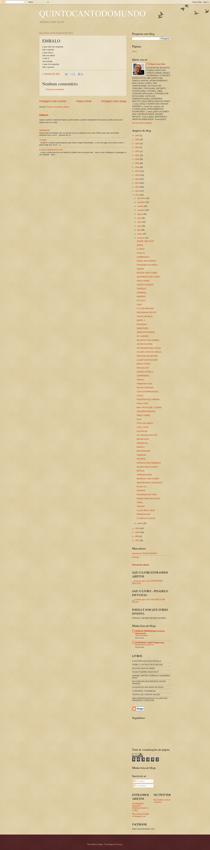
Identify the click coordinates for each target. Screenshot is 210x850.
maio (139, 226)
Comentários (140, 786)
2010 (137, 528)
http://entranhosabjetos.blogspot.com (140, 815)
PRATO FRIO (142, 403)
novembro (141, 202)
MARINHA (141, 490)
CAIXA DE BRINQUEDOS (147, 392)
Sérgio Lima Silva (157, 64)
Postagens (140, 781)
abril (139, 230)
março (140, 234)
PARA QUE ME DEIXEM (147, 356)
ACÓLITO (141, 253)
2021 (137, 155)
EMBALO (141, 447)
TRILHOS (141, 506)
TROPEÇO (141, 289)
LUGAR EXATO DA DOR (147, 360)
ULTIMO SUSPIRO (145, 344)
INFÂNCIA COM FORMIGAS (149, 463)
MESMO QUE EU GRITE (147, 467)
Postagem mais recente (52, 101)
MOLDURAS (142, 324)
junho (139, 222)
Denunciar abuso (140, 565)
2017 (137, 171)
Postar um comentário (55, 89)
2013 (137, 187)
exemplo (135, 557)
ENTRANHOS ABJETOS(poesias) (149, 643)
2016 (137, 175)
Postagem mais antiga (113, 101)
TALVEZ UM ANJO (144, 316)
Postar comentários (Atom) (58, 107)
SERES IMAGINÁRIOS (146, 261)
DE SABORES (143, 336)
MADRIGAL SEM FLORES (148, 479)
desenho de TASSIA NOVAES (144, 553)
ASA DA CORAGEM (145, 388)
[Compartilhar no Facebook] (79, 74)
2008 (137, 536)
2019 (137, 163)
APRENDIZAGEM (144, 475)
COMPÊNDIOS (143, 376)
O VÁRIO (141, 249)
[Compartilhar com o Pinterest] (81, 74)
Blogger (119, 844)
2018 (137, 167)
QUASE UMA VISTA (145, 241)
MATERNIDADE (143, 451)
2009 (137, 532)
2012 (137, 191)
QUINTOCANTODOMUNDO (92, 13)
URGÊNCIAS (142, 443)
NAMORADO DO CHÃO (147, 495)
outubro (140, 206)
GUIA (139, 419)
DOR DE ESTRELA (145, 372)
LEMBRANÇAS (143, 257)
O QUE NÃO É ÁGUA (146, 510)
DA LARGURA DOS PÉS (147, 435)
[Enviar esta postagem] (66, 74)
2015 (137, 179)
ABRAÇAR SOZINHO (146, 332)
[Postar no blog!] (73, 74)
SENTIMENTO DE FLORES (148, 277)
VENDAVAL (141, 455)
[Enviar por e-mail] (71, 74)
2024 (137, 143)
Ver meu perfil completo (142, 123)
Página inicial (83, 101)
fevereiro (141, 238)
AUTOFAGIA (142, 431)
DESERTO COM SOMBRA (148, 340)
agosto (140, 214)
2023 (137, 147)
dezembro (141, 198)
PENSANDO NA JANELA (147, 265)
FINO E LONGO (143, 415)
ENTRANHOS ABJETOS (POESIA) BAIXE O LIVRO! (140, 807)
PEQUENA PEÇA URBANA (148, 399)
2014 (137, 183)
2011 (137, 195)
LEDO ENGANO (141, 636)
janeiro (140, 523)
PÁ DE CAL (142, 487)
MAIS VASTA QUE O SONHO (149, 407)
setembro (141, 210)
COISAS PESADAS (145, 285)
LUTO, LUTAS (143, 427)
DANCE (140, 245)
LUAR (139, 305)
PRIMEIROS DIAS (144, 384)
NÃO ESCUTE (143, 368)
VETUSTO (141, 301)
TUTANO (43, 140)
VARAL (140, 502)
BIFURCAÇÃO (143, 439)
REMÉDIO (141, 297)
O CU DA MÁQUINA (145, 308)
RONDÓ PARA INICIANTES (148, 499)
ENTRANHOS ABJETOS (144, 645)
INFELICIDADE (143, 281)
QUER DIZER (142, 328)
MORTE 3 (141, 320)
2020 (137, 159)
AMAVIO (140, 380)
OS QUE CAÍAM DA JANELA (149, 352)
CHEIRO (140, 269)
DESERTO (141, 459)
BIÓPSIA (140, 471)
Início (134, 51)
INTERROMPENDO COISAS (149, 348)
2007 (137, 540)
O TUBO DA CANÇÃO (146, 518)
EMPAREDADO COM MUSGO (149, 483)
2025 (137, 139)
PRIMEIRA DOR (143, 514)
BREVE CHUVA (143, 364)
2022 (137, 151)
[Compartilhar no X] (76, 74)
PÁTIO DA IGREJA (145, 423)
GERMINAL (141, 293)
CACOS (140, 396)
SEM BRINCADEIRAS (146, 411)
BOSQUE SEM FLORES (147, 273)
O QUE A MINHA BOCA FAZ (51, 150)
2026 (137, 135)
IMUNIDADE (44, 130)
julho (139, 218)
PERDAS (43, 115)
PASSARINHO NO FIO (146, 312)
